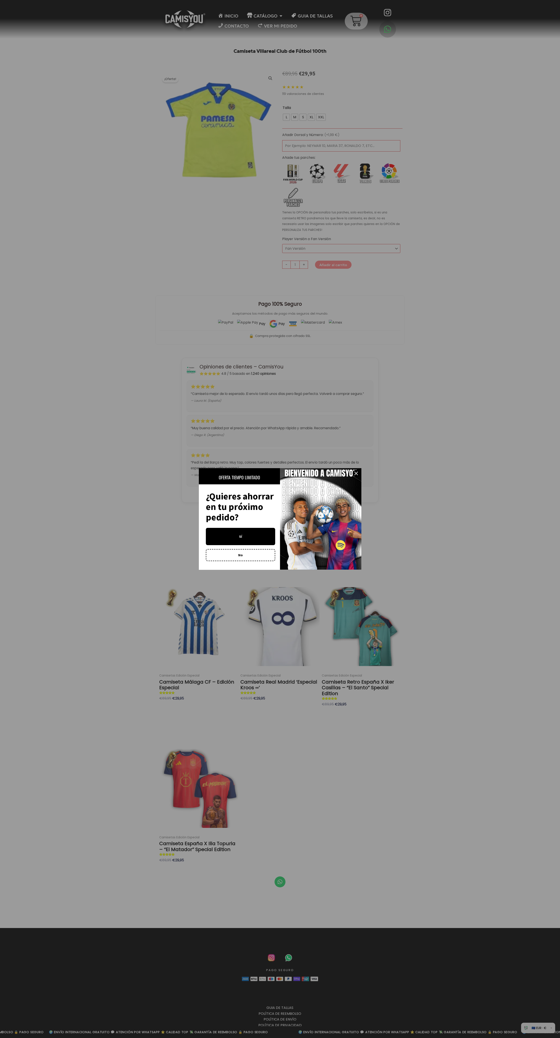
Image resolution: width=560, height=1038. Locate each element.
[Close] (356, 473)
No (240, 555)
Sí (240, 536)
